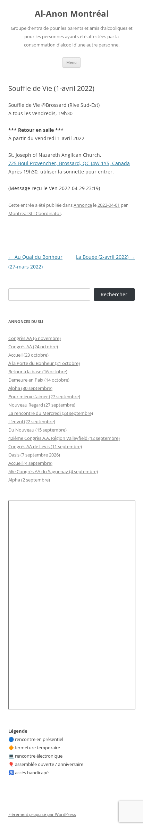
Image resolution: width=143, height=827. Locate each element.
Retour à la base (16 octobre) (37, 371)
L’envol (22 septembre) (31, 421)
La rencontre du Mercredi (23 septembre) (50, 413)
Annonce (83, 205)
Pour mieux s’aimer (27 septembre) (44, 396)
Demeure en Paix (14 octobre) (38, 380)
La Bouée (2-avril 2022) (105, 257)
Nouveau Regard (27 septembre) (41, 405)
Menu (71, 62)
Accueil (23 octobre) (28, 355)
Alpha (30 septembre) (30, 388)
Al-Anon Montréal (72, 13)
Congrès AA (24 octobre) (33, 346)
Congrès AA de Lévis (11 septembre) (45, 446)
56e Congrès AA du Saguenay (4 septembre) (53, 471)
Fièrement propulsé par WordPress (42, 814)
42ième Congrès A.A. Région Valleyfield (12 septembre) (64, 438)
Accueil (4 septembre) (30, 463)
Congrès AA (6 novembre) (34, 338)
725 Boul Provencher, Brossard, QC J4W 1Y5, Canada (69, 163)
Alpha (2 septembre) (29, 480)
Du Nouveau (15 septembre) (37, 430)
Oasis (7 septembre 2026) (34, 455)
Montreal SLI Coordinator (34, 213)
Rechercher (114, 294)
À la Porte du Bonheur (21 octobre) (44, 363)
